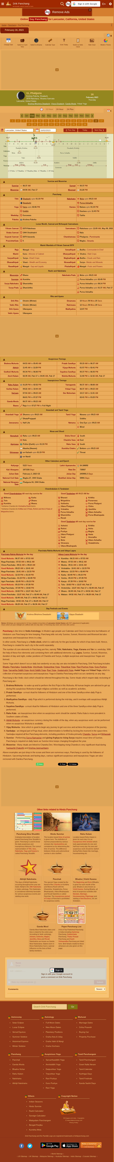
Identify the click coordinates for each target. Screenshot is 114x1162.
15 (90, 121)
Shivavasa (14, 452)
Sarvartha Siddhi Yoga (18, 670)
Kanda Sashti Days (87, 1083)
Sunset (72, 186)
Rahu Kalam (13, 385)
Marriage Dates (86, 1023)
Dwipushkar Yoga (52, 667)
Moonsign (14, 275)
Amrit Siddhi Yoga (38, 670)
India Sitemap (76, 1156)
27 (79, 124)
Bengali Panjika (36, 1125)
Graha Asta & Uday (54, 1037)
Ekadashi (27, 199)
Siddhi (26, 211)
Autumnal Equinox (20, 1041)
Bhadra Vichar (18, 1069)
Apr (43, 116)
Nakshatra (71, 199)
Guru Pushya (51, 1083)
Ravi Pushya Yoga (85, 667)
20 (40, 124)
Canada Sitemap (89, 1156)
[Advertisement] (57, 69)
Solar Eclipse (18, 1023)
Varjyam (15, 393)
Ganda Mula (26, 667)
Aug (65, 116)
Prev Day (70, 130)
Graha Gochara (53, 1046)
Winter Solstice (18, 1046)
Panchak (16, 1060)
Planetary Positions (54, 1032)
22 (51, 124)
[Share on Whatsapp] (40, 764)
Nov (81, 116)
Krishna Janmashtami (38, 748)
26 (74, 124)
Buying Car (84, 1032)
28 (85, 124)
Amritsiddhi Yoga (53, 1064)
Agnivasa (14, 444)
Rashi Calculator (36, 1111)
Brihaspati (105, 734)
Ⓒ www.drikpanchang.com (73, 1120)
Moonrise (14, 190)
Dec (87, 116)
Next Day (99, 130)
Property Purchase (87, 1037)
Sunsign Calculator (37, 1116)
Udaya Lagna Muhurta (67, 554)
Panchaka (15, 667)
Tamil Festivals (85, 1078)
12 (74, 121)
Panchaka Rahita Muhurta (12, 554)
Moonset (71, 190)
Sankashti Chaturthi (15, 748)
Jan (26, 116)
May (49, 116)
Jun (54, 116)
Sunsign (14, 279)
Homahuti (14, 436)
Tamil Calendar (85, 1069)
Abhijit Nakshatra (19, 1083)
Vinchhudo (38, 667)
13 (79, 121)
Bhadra (6, 667)
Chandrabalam (15, 494)
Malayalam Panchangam (40, 1120)
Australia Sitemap (62, 1156)
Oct (76, 116)
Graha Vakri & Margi (55, 1041)
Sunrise (15, 186)
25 (68, 124)
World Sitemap (57, 1154)
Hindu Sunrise (35, 1106)
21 (46, 124)
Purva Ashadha (86, 203)
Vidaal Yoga (82, 104)
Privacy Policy (73, 1122)
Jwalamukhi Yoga (65, 670)
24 (62, 124)
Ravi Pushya (51, 1078)
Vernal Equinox (19, 1032)
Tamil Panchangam (87, 1060)
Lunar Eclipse (18, 1027)
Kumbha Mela (35, 1130)
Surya (94, 734)
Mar (38, 116)
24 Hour (59, 109)
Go (72, 1007)
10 (62, 121)
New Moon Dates (53, 1027)
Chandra (86, 734)
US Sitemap (22, 1156)
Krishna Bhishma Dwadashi (39, 104)
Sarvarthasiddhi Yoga (55, 1060)
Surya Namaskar (34, 738)
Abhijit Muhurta (13, 720)
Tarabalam (70, 494)
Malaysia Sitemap (47, 1156)
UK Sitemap (33, 1156)
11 (68, 121)
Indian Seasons (36, 1101)
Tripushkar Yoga (68, 667)
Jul (60, 116)
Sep (70, 116)
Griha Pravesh (85, 1027)
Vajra (25, 207)
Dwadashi (27, 203)
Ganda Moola (70, 104)
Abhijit (15, 368)
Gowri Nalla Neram (87, 1064)
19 (35, 124)
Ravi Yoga (51, 670)
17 (101, 121)
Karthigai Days (85, 1074)
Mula (82, 199)
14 (85, 121)
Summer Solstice (19, 1037)
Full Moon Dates (53, 1023)
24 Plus (70, 109)
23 (57, 124)
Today (84, 130)
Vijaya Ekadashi (57, 104)
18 (29, 124)
